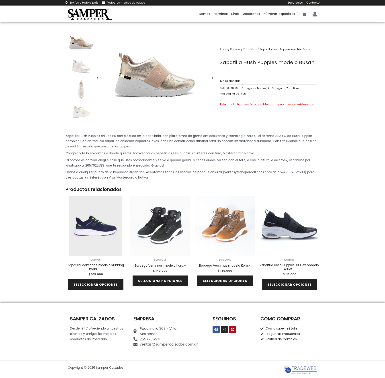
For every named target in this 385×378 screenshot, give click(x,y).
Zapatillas (250, 49)
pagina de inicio (236, 93)
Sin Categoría (276, 88)
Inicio (223, 49)
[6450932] (155, 77)
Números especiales (279, 14)
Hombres (221, 14)
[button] (97, 77)
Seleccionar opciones (96, 284)
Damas (204, 14)
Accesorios (251, 14)
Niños (235, 14)
